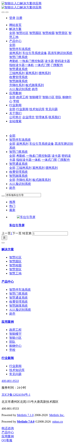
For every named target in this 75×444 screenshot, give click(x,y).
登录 (12, 17)
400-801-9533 (10, 381)
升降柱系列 (24, 179)
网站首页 (15, 25)
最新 (12, 210)
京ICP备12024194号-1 (16, 394)
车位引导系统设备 (41, 143)
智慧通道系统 (18, 163)
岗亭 (12, 187)
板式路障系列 (41, 179)
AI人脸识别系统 (20, 183)
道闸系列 (22, 143)
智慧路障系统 (18, 175)
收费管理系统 (18, 171)
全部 (12, 33)
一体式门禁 (49, 159)
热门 (12, 206)
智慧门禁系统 (18, 151)
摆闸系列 (51, 167)
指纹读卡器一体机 (28, 159)
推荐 (12, 202)
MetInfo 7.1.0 (25, 415)
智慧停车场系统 (20, 139)
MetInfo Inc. (56, 415)
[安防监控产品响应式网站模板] (37, 6)
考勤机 (20, 155)
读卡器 (56, 155)
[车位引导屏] (26, 217)
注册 (19, 17)
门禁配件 (64, 159)
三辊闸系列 (24, 167)
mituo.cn (57, 421)
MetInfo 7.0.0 (25, 421)
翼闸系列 (38, 167)
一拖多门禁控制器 (38, 155)
